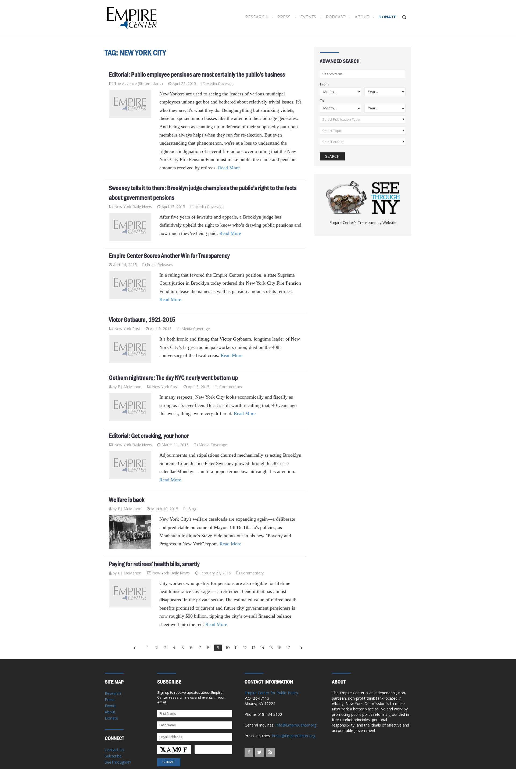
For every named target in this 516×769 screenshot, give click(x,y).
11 (236, 647)
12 (245, 647)
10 (227, 647)
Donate (387, 17)
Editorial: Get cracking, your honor (149, 436)
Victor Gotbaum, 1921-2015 (142, 320)
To (322, 101)
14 (262, 647)
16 (279, 647)
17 (288, 647)
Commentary (230, 386)
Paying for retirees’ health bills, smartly (154, 564)
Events (308, 17)
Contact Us (114, 749)
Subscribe (113, 756)
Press (284, 17)
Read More (229, 167)
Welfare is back (126, 500)
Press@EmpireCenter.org (293, 735)
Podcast (335, 17)
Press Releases (160, 264)
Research (256, 17)
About (362, 17)
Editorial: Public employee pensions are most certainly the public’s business (197, 74)
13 (253, 647)
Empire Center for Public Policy (271, 692)
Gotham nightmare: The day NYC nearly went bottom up (173, 378)
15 (271, 647)
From (324, 84)
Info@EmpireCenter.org (295, 725)
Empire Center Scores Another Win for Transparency (169, 256)
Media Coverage (220, 83)
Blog (192, 508)
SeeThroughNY (118, 762)
